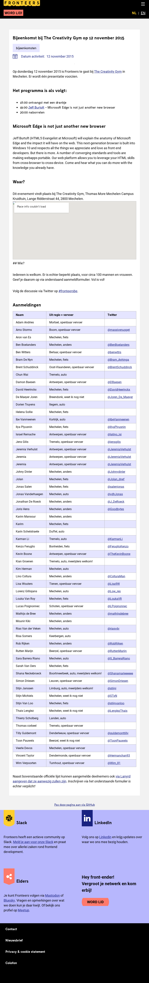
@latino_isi (115, 434)
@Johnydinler (116, 471)
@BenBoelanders (118, 344)
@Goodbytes (116, 509)
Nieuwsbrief (14, 940)
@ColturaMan (116, 576)
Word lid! (13, 13)
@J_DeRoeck (116, 501)
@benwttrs (114, 352)
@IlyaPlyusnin (117, 427)
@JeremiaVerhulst (119, 449)
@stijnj (112, 688)
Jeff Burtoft (36, 107)
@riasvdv (113, 628)
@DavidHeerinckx (119, 389)
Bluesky (9, 900)
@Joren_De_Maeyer (120, 397)
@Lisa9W (114, 584)
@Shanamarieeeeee (120, 673)
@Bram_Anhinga (118, 359)
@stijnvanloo (116, 703)
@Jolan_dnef (116, 479)
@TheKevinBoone (119, 554)
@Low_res (114, 591)
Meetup (23, 910)
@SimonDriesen (118, 681)
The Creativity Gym (108, 71)
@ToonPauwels (118, 740)
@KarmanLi (115, 539)
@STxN (112, 696)
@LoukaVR (115, 598)
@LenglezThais (117, 710)
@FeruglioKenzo (118, 546)
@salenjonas (116, 486)
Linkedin (105, 837)
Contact (11, 929)
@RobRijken (115, 643)
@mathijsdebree (118, 613)
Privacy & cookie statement (25, 951)
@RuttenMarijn (117, 651)
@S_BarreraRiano (119, 658)
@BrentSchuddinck (120, 367)
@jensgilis (114, 442)
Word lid (95, 902)
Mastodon (52, 895)
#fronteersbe (68, 291)
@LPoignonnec (117, 606)
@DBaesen (115, 382)
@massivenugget (119, 330)
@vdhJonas (115, 494)
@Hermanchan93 (119, 755)
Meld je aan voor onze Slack (33, 842)
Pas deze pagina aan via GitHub (74, 804)
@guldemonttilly (118, 733)
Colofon (11, 963)
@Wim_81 (114, 763)
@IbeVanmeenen (118, 419)
